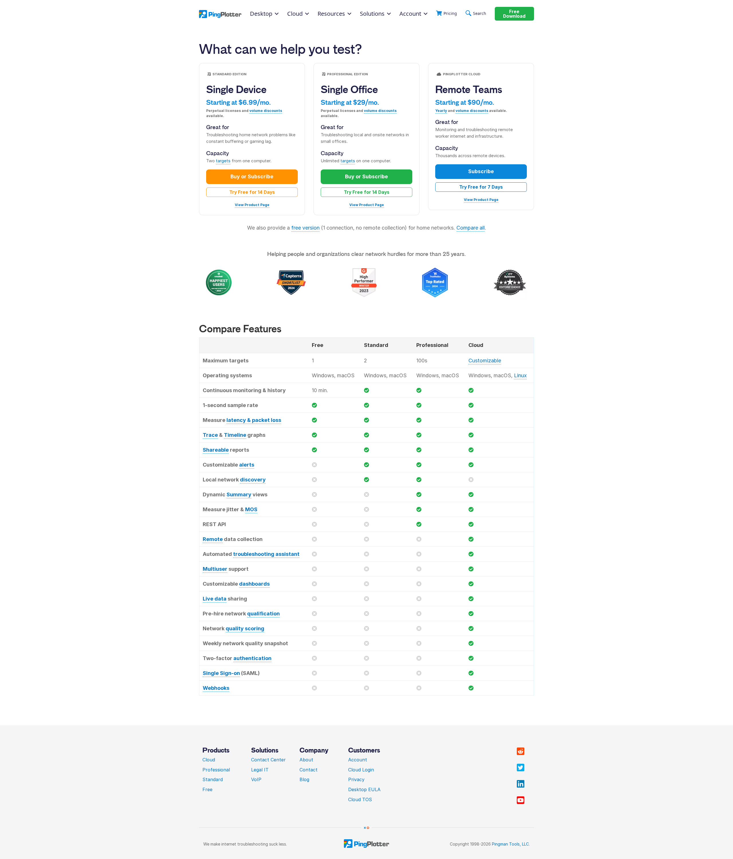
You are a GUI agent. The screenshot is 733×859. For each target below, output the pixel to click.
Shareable (216, 450)
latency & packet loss (253, 420)
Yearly (441, 110)
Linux (520, 375)
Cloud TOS (360, 799)
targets (223, 160)
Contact (308, 770)
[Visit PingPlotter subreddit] (520, 751)
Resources (331, 14)
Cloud (208, 760)
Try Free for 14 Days (252, 192)
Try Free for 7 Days (481, 187)
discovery (253, 480)
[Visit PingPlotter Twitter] (520, 767)
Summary (238, 494)
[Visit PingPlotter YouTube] (520, 800)
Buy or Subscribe (251, 176)
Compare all (470, 228)
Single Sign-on (221, 673)
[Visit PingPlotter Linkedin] (520, 784)
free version (305, 228)
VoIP (256, 779)
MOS (251, 509)
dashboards (254, 584)
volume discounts (265, 110)
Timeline (235, 435)
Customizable (484, 361)
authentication (252, 658)
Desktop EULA (364, 789)
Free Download (514, 14)
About (306, 760)
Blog (304, 779)
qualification (263, 614)
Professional (216, 770)
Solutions (372, 14)
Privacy (356, 779)
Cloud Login (361, 770)
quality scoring (245, 628)
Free (207, 789)
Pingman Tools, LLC (510, 844)
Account (410, 14)
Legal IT (260, 770)
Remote (213, 539)
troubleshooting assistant (266, 554)
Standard (212, 779)
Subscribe (481, 171)
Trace (210, 435)
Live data (214, 599)
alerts (246, 465)
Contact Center (268, 760)
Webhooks (216, 688)
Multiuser (215, 569)
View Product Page (252, 205)
